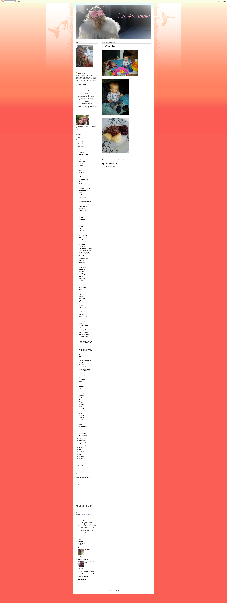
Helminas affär (82, 307)
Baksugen (81, 163)
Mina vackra (82, 256)
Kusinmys (81, 431)
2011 (79, 463)
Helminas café (82, 213)
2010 (79, 466)
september (82, 443)
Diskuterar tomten (83, 206)
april (80, 454)
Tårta (80, 228)
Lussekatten (82, 244)
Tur (79, 265)
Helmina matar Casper (84, 204)
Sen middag (82, 172)
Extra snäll (81, 271)
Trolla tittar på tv (83, 237)
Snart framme (82, 197)
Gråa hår (81, 420)
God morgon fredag (83, 330)
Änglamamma (81, 73)
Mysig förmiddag (83, 402)
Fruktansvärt (82, 168)
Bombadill (81, 242)
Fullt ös (80, 413)
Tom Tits (81, 195)
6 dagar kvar (82, 283)
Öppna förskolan (83, 426)
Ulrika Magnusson (83, 576)
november (82, 438)
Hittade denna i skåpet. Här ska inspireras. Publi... (86, 369)
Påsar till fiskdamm (84, 325)
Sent (80, 344)
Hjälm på (81, 301)
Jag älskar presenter (84, 274)
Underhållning (82, 433)
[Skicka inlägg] (123, 159)
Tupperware (82, 262)
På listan (81, 422)
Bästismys (81, 215)
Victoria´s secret (83, 210)
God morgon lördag (83, 393)
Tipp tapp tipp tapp (83, 375)
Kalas (80, 388)
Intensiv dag (82, 269)
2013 (79, 144)
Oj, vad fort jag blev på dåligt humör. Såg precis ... (86, 359)
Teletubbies (82, 404)
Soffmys (81, 165)
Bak (80, 384)
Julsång (81, 221)
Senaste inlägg (106, 174)
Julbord (80, 309)
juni (80, 449)
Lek (80, 233)
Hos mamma (82, 219)
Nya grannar (82, 291)
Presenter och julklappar (85, 201)
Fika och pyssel (83, 435)
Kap (80, 294)
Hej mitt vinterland (83, 336)
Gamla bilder (82, 217)
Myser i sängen (83, 316)
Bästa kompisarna (83, 372)
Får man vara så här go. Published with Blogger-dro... (85, 351)
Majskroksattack (83, 287)
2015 (79, 139)
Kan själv (81, 156)
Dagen (80, 428)
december (82, 148)
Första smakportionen (84, 334)
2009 (79, 468)
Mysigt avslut (82, 298)
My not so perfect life (83, 547)
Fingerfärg (81, 289)
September (87, 549)
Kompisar (81, 406)
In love (80, 170)
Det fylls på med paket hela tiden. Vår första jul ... (86, 253)
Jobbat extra (82, 390)
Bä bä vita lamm (83, 303)
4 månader (81, 417)
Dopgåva (81, 312)
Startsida (127, 174)
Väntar (80, 397)
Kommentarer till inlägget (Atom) (131, 178)
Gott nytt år (82, 150)
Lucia (80, 339)
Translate (88, 514)
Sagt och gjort (82, 159)
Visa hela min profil (81, 84)
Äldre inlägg (147, 174)
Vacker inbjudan (83, 367)
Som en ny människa (84, 188)
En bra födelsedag (83, 258)
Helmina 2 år (82, 260)
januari (81, 460)
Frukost (81, 177)
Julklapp (81, 280)
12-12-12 (81, 354)
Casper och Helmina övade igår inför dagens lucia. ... (86, 342)
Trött (80, 356)
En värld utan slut (83, 179)
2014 (79, 141)
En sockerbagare (83, 174)
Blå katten (81, 347)
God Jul (81, 226)
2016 (79, 137)
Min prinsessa (82, 161)
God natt (81, 239)
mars (80, 456)
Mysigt (80, 381)
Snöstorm (81, 415)
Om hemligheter (81, 543)
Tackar (80, 183)
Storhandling (82, 246)
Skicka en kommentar (109, 166)
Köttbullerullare (82, 411)
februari (81, 458)
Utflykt (80, 199)
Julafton (81, 224)
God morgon (82, 285)
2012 (79, 146)
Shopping (81, 323)
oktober (81, 440)
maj (80, 451)
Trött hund (81, 386)
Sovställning (82, 278)
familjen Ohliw (82, 579)
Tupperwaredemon (83, 190)
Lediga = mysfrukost (84, 327)
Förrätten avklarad (83, 154)
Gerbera (81, 186)
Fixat (80, 318)
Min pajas (81, 364)
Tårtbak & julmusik (83, 230)
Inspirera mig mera (83, 559)
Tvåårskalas (82, 314)
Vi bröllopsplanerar (83, 267)
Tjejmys (81, 181)
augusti (81, 445)
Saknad (81, 296)
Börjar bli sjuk (82, 208)
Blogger (120, 590)
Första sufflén (82, 395)
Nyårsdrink (81, 152)
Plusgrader (81, 305)
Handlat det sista (83, 235)
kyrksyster (80, 541)
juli (80, 447)
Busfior (80, 192)
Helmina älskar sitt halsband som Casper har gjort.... (86, 249)
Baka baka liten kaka (84, 332)
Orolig (80, 424)
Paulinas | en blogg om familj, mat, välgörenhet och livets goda (87, 572)
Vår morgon (82, 379)
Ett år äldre (81, 408)
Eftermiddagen (82, 321)
